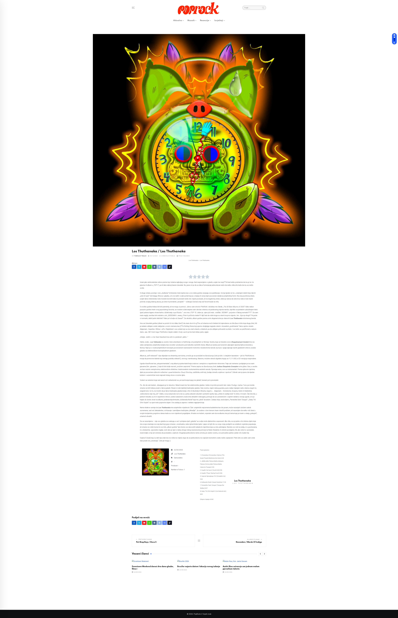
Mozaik (191, 20)
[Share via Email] (164, 267)
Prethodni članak (145, 539)
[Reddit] (154, 267)
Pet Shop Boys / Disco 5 (146, 542)
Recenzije (204, 20)
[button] (260, 554)
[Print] (159, 267)
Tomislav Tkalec (140, 256)
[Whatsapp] (149, 267)
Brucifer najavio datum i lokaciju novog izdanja (198, 566)
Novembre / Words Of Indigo (249, 542)
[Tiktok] (169, 267)
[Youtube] (144, 267)
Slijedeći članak (253, 539)
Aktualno (177, 20)
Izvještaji (218, 20)
